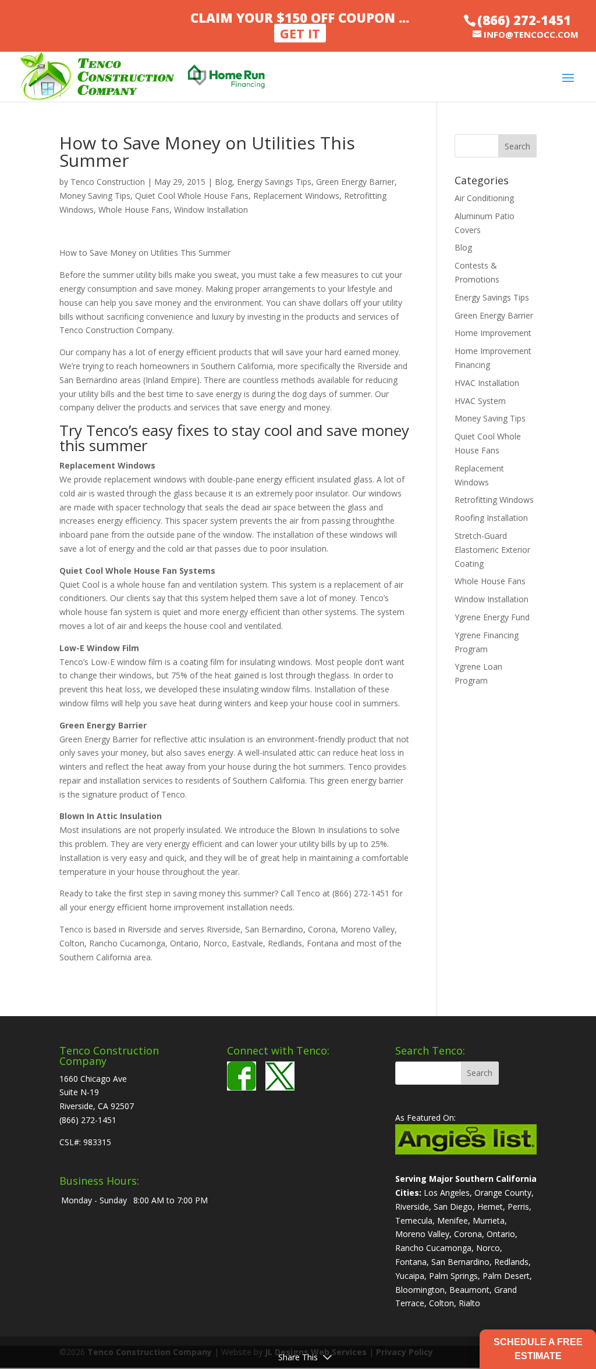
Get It (300, 33)
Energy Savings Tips (274, 181)
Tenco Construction (107, 181)
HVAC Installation (487, 382)
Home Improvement (493, 332)
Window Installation (211, 209)
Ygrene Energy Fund (492, 617)
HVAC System (480, 400)
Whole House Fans (133, 209)
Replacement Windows (296, 195)
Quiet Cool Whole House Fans (192, 195)
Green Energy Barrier (355, 181)
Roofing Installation (491, 517)
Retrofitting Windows (494, 499)
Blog (223, 181)
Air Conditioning (484, 197)
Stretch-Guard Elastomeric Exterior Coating (492, 549)
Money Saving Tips (94, 195)
